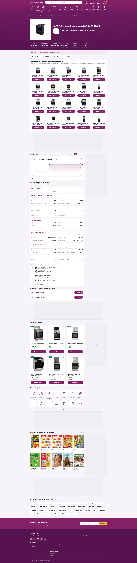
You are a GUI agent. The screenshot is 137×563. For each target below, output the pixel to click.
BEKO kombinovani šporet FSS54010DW (37, 92)
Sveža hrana (33, 397)
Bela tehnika (35, 15)
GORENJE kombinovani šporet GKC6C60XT (37, 124)
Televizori (61, 548)
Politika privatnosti (86, 539)
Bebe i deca (80, 397)
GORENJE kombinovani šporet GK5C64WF (52, 108)
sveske (47, 503)
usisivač (41, 510)
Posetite (56, 351)
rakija (94, 510)
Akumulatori (61, 546)
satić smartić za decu (63, 503)
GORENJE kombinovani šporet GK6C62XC (98, 108)
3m (76, 154)
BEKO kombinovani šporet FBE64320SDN (67, 76)
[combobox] (65, 2)
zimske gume (71, 506)
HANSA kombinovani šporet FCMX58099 (83, 124)
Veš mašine (52, 546)
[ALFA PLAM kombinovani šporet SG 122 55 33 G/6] (40, 29)
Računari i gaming (65, 408)
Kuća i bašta (33, 408)
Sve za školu (52, 553)
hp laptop (82, 503)
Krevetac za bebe (53, 539)
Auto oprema (80, 408)
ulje (37, 513)
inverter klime (81, 506)
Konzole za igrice (53, 548)
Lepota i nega (65, 397)
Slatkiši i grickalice (49, 398)
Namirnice (41, 397)
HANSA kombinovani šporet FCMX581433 (99, 124)
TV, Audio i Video (57, 408)
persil (68, 513)
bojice (53, 503)
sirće (42, 513)
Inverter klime (62, 537)
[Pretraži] (47, 2)
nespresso (87, 510)
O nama (71, 535)
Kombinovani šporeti (50, 15)
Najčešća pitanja (85, 535)
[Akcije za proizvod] (49, 20)
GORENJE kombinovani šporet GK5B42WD (37, 108)
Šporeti (42, 15)
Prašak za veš (53, 544)
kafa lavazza (78, 510)
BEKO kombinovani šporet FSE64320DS (98, 76)
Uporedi (47, 56)
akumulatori (62, 506)
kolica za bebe (62, 510)
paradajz (62, 513)
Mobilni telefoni (62, 542)
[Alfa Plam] (56, 31)
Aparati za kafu (62, 541)
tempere (40, 503)
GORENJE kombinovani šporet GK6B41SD (82, 108)
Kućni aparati (41, 408)
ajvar (32, 513)
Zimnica (51, 555)
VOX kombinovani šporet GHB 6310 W (75, 344)
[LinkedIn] (38, 539)
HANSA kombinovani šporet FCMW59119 (68, 124)
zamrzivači (91, 506)
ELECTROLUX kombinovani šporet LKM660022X (53, 92)
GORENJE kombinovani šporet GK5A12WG (98, 92)
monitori (53, 506)
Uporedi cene (37, 79)
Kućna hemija (73, 397)
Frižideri (60, 544)
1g (82, 154)
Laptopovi (61, 539)
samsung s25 (34, 506)
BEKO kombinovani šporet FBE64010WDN (52, 76)
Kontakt (71, 537)
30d (72, 154)
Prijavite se (103, 523)
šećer (48, 513)
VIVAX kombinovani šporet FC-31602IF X (74, 375)
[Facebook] (31, 539)
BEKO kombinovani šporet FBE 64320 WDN (37, 76)
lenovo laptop (91, 503)
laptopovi (74, 503)
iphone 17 (100, 503)
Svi (81, 432)
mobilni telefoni (44, 506)
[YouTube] (45, 539)
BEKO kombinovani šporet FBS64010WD (83, 76)
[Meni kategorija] (31, 2)
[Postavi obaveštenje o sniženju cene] (81, 158)
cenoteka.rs (32, 544)
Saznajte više (78, 178)
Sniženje (36, 56)
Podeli (57, 56)
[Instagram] (41, 539)
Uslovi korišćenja (86, 537)
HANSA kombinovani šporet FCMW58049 (53, 124)
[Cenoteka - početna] (38, 2)
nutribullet (33, 510)
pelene (70, 510)
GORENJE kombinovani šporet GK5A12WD (82, 92)
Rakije (51, 542)
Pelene (51, 535)
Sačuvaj (68, 56)
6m (79, 154)
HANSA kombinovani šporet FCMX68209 (56, 344)
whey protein (102, 510)
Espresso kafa (53, 541)
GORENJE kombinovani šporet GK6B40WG (67, 108)
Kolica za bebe (53, 537)
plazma (75, 513)
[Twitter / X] (34, 539)
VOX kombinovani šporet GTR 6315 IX (56, 375)
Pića (57, 397)
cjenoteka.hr (32, 546)
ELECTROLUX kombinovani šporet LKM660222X (68, 92)
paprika (55, 513)
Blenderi (60, 535)
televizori (99, 506)
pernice (33, 503)
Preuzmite (79, 292)
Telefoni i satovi (72, 408)
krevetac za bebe (50, 510)
